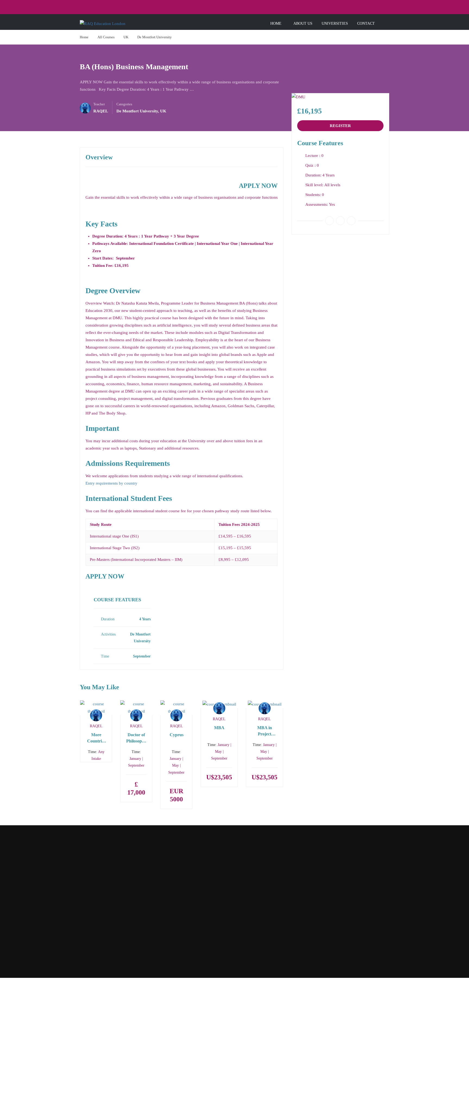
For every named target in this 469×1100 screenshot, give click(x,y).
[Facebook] (329, 220)
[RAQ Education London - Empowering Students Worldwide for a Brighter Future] (118, 23)
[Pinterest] (351, 220)
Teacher (99, 104)
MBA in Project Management (264, 731)
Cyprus (176, 734)
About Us (302, 23)
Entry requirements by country (111, 483)
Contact (366, 23)
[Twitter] (340, 220)
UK (125, 37)
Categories (124, 104)
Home (275, 23)
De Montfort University (154, 37)
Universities (335, 23)
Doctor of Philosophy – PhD (136, 738)
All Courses (106, 37)
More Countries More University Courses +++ (96, 738)
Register (340, 126)
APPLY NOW (258, 185)
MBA (219, 727)
